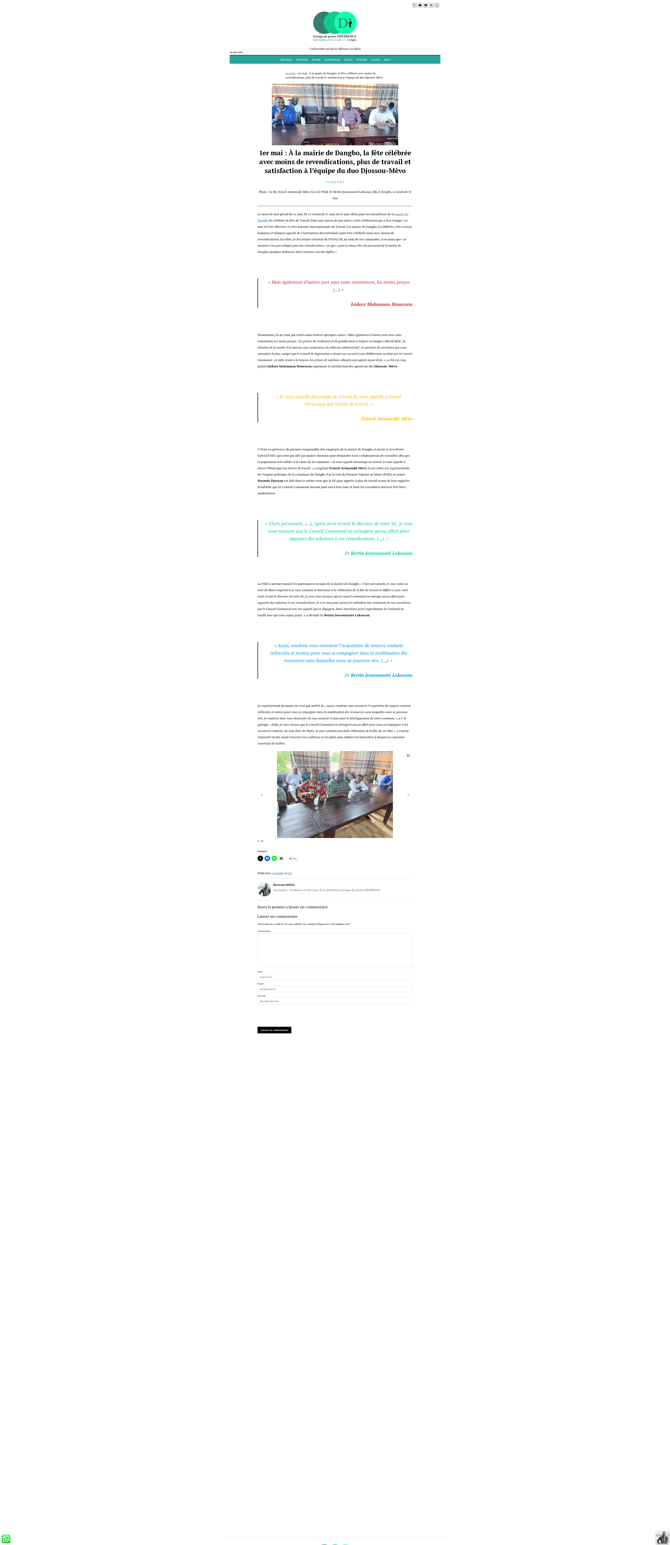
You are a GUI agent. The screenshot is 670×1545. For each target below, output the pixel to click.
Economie (302, 59)
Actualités (278, 873)
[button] (261, 794)
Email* (261, 983)
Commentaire (264, 931)
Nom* (260, 971)
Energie (316, 59)
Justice (348, 59)
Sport (387, 59)
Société (375, 59)
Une (289, 873)
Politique (361, 59)
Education (286, 59)
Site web (262, 995)
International (332, 59)
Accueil (290, 73)
